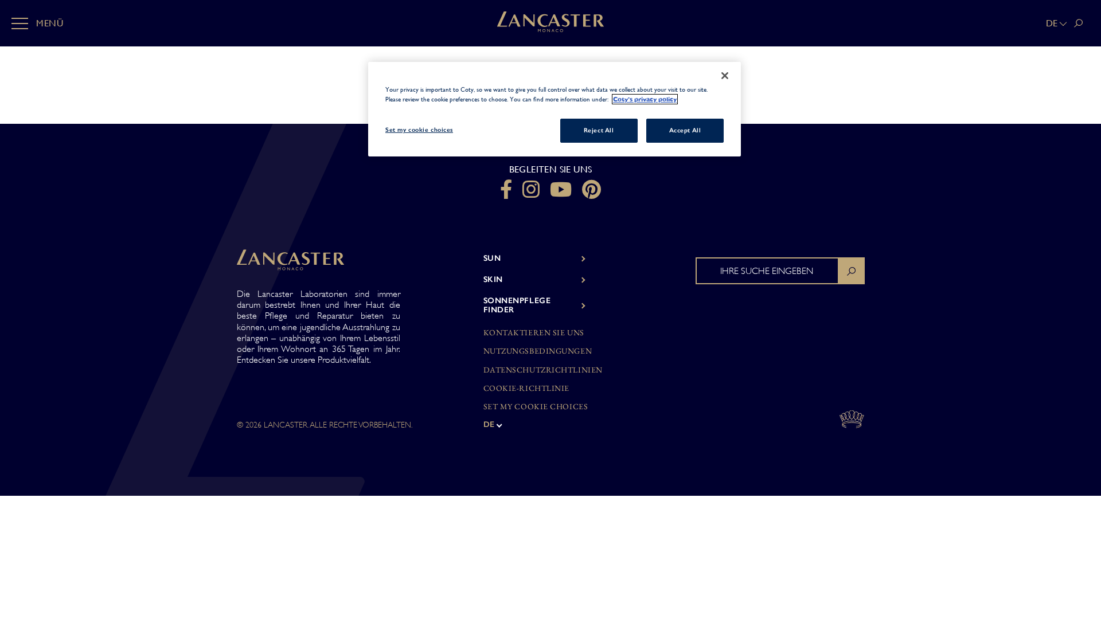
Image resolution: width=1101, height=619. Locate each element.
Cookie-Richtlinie (526, 388)
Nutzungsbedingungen (537, 351)
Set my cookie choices (535, 407)
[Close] (724, 75)
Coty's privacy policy (645, 99)
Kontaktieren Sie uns (533, 333)
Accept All (685, 130)
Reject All (599, 130)
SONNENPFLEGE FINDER (517, 305)
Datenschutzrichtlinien (543, 370)
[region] (554, 109)
